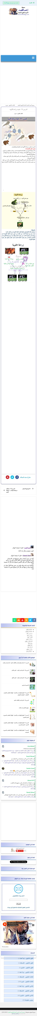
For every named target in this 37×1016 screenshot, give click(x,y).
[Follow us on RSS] (26, 620)
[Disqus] (18, 520)
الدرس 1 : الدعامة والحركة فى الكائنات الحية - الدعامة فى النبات (16, 662)
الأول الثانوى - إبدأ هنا (26, 958)
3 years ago (11, 796)
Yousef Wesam (30, 756)
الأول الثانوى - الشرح (27, 967)
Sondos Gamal (30, 768)
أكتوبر (30, 637)
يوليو (31, 643)
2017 (30, 651)
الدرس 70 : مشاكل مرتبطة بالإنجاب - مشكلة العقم (11, 490)
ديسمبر (30, 633)
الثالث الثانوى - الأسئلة (26, 977)
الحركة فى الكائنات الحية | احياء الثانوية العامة (24, 796)
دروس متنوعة (29, 1000)
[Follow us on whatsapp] (14, 620)
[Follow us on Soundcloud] (18, 620)
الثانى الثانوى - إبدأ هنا (26, 986)
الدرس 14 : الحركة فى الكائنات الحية (21, 700)
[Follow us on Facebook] (34, 620)
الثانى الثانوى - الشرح (26, 995)
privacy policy (15, 1013)
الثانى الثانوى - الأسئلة (26, 991)
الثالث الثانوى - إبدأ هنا (26, 972)
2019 (30, 629)
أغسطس (29, 641)
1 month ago (14, 752)
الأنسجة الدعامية (25, 685)
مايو (31, 645)
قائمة (30, 2)
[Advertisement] (18, 34)
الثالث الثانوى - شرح (18, 113)
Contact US (22, 1013)
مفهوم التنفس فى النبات (24, 707)
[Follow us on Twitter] (30, 620)
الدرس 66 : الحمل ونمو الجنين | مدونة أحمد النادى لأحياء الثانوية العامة (19, 786)
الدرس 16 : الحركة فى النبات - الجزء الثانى (20, 670)
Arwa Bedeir (31, 746)
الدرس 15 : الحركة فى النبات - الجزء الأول (20, 677)
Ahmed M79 (30, 780)
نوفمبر (30, 635)
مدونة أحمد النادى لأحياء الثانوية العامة (16, 1012)
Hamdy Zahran (30, 792)
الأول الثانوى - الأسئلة (26, 963)
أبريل (30, 647)
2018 (30, 631)
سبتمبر (30, 639)
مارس (30, 649)
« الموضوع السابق (27, 488)
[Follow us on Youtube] (22, 620)
